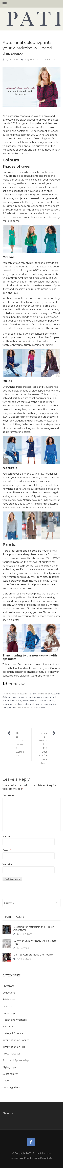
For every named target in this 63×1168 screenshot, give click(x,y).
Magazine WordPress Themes (24, 1158)
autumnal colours (12, 700)
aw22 (25, 700)
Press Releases (11, 1053)
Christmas (8, 985)
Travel (6, 1080)
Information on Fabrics (16, 1040)
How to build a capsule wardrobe (20, 744)
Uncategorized (11, 1087)
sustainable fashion (33, 704)
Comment (9, 795)
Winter (12, 707)
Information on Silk (14, 1046)
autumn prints (36, 697)
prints (6, 704)
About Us (8, 1113)
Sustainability (10, 1073)
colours (33, 700)
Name (7, 836)
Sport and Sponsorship (16, 1060)
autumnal (50, 697)
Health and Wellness (15, 1019)
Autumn (55, 693)
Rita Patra (14, 59)
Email (7, 850)
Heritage (8, 1026)
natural (50, 700)
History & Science (13, 1033)
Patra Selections (31, 19)
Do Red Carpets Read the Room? (33, 954)
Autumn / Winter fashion (15, 697)
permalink (39, 707)
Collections (9, 992)
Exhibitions (9, 999)
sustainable (16, 704)
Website (7, 864)
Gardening (9, 1013)
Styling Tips (9, 1067)
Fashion (51, 59)
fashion (42, 700)
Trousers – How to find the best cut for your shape (42, 748)
